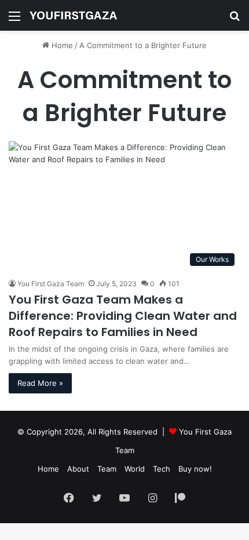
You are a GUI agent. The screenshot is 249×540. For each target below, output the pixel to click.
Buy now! (195, 468)
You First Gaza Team (50, 283)
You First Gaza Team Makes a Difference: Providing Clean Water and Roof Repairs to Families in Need (123, 315)
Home (61, 45)
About (78, 468)
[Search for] (234, 20)
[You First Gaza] (73, 15)
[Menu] (14, 20)
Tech (161, 468)
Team (106, 468)
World (134, 468)
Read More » (40, 383)
